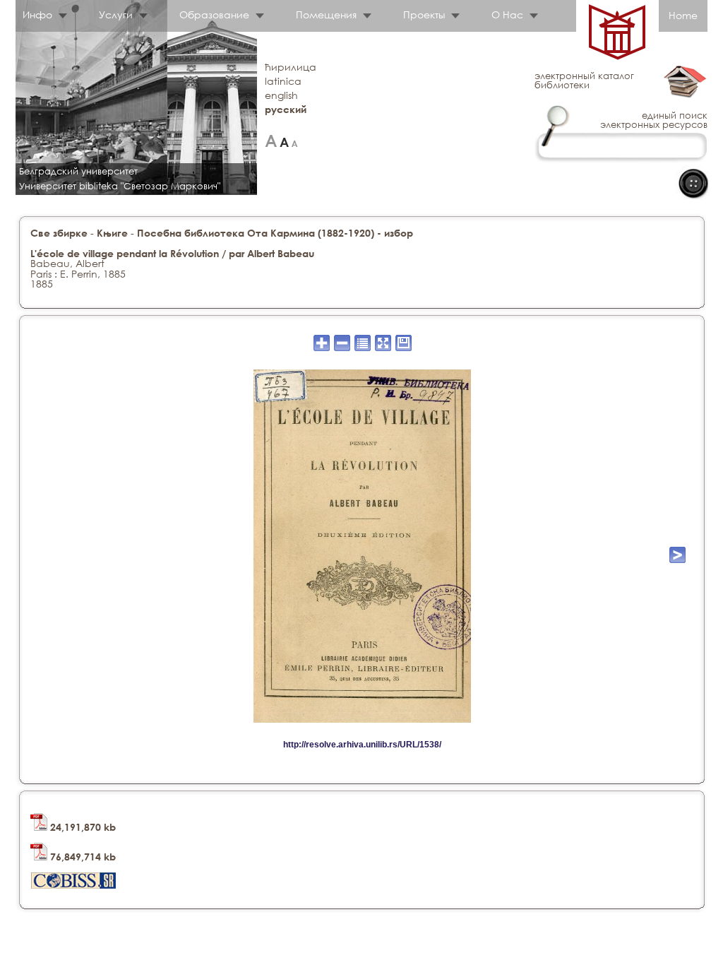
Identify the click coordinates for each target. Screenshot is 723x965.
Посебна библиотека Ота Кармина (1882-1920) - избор (275, 233)
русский (285, 109)
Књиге (112, 233)
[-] (295, 141)
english (281, 95)
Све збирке (59, 233)
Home (683, 15)
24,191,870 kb (81, 827)
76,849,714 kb (81, 857)
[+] (271, 141)
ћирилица (290, 66)
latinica (283, 81)
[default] (284, 141)
